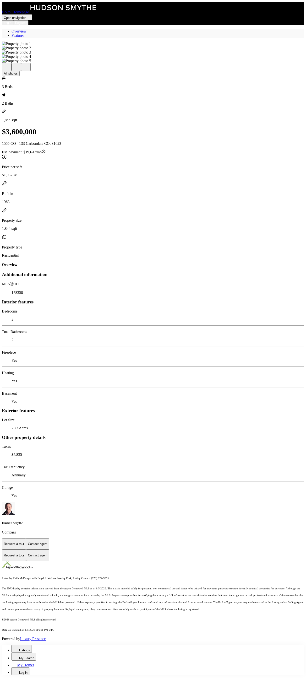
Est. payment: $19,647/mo (22, 152)
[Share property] (26, 67)
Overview (19, 31)
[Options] (6, 67)
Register (21, 23)
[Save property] (16, 67)
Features (17, 35)
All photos (11, 73)
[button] (153, 44)
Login (7, 23)
